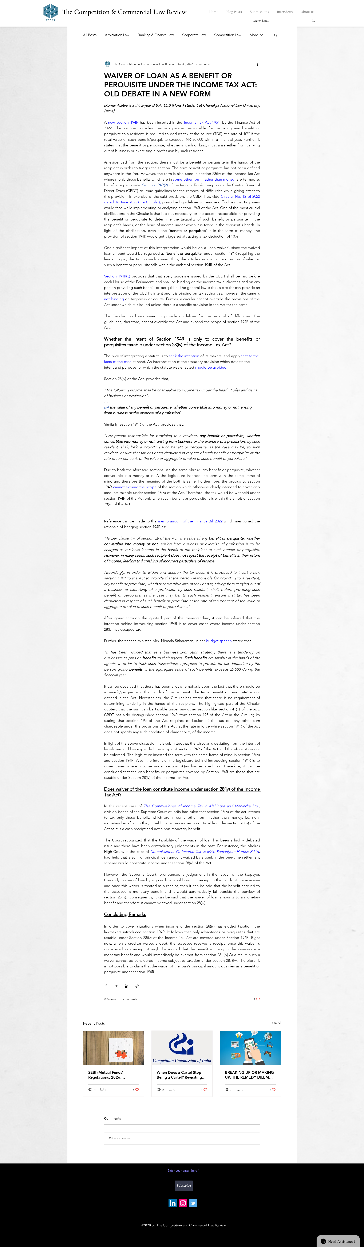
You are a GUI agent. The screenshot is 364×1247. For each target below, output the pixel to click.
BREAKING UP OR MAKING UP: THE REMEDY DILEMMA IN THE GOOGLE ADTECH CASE (250, 1075)
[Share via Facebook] (106, 986)
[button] (276, 35)
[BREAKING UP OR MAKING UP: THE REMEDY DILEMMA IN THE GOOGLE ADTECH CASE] (250, 1048)
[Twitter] (193, 1203)
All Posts (89, 35)
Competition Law (227, 35)
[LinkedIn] (173, 1203)
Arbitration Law (117, 35)
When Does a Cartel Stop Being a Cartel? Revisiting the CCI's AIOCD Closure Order (179, 1075)
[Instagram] (183, 1203)
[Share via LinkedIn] (127, 986)
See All (276, 1023)
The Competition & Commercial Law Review (124, 12)
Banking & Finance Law (156, 35)
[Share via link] (137, 986)
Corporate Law (194, 35)
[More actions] (257, 63)
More (254, 35)
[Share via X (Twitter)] (116, 986)
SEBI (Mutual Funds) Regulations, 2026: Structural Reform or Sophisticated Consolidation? (106, 1075)
